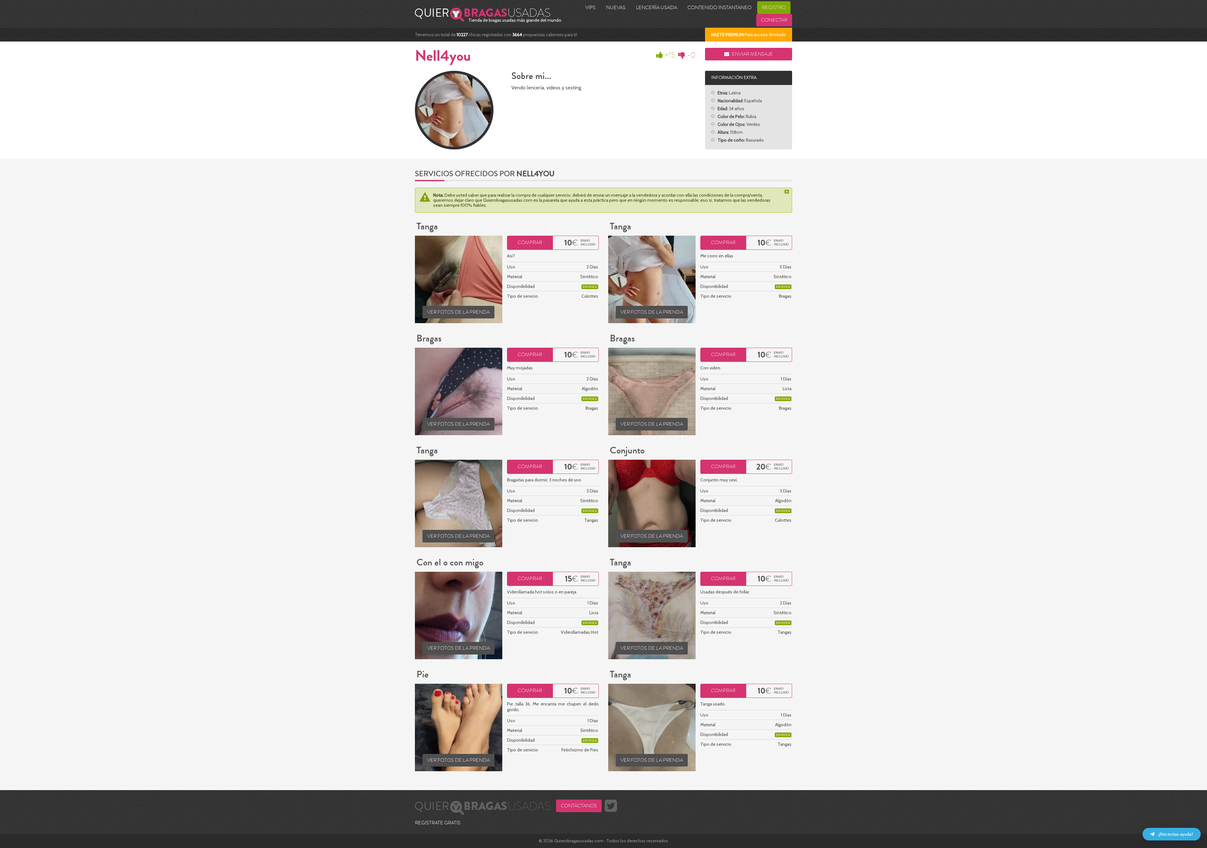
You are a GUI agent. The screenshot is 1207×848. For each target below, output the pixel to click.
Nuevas (616, 7)
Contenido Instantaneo (719, 7)
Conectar (774, 20)
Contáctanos (579, 805)
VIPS (590, 7)
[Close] (787, 191)
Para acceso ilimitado (748, 34)
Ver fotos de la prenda (458, 312)
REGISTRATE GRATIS (437, 822)
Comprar (530, 242)
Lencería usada (656, 7)
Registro (774, 7)
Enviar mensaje (752, 54)
